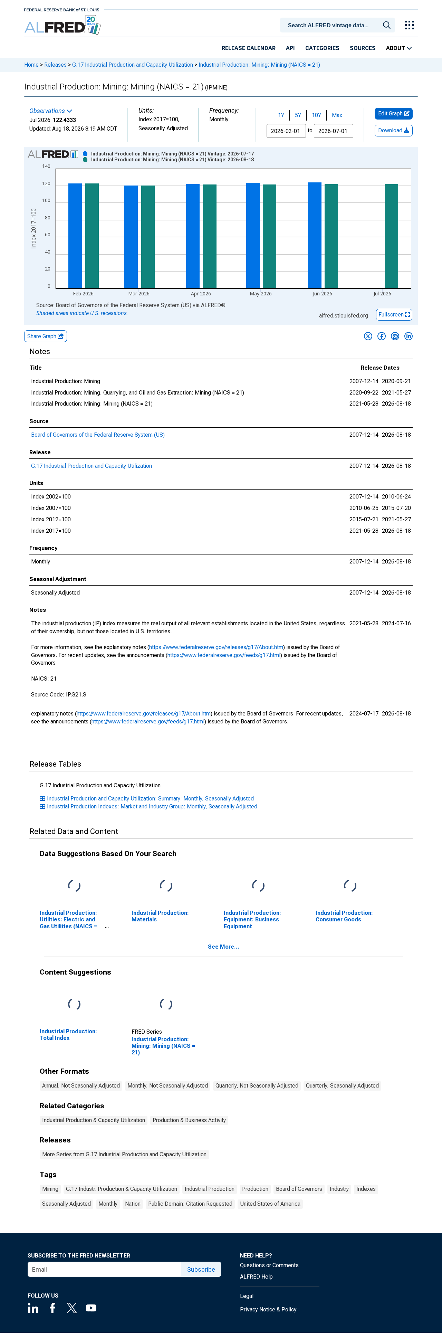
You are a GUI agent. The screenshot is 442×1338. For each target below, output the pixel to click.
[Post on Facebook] (381, 336)
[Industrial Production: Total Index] (74, 1004)
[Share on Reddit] (395, 336)
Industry (339, 1189)
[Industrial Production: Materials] (166, 886)
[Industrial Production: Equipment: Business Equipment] (258, 886)
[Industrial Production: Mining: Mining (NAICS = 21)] (166, 1004)
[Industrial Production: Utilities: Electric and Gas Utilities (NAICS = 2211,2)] (74, 886)
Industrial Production (209, 1189)
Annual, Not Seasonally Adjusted (81, 1085)
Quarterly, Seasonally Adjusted (342, 1085)
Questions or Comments (269, 1265)
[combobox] (338, 24)
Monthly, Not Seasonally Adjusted (167, 1085)
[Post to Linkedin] (408, 336)
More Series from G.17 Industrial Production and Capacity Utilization (124, 1154)
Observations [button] (47, 111)
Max (337, 115)
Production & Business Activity (189, 1120)
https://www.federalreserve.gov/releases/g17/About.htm (216, 647)
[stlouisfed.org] (61, 9)
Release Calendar (249, 48)
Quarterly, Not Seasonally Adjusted (256, 1085)
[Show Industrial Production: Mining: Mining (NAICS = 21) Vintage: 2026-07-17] (172, 153)
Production (255, 1189)
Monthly (107, 1204)
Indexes (366, 1189)
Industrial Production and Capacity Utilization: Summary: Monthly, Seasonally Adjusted (150, 798)
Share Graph (42, 336)
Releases (55, 64)
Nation (133, 1204)
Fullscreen (391, 314)
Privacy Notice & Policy (268, 1309)
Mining (50, 1189)
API (290, 48)
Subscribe (201, 1269)
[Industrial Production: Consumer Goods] (350, 886)
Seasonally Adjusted (66, 1204)
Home (31, 64)
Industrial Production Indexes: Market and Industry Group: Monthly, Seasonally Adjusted (152, 806)
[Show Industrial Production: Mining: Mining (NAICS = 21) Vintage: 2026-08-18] (172, 159)
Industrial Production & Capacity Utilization (93, 1120)
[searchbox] (338, 25)
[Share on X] (368, 336)
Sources (363, 48)
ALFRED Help (256, 1276)
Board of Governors (299, 1189)
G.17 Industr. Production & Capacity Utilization (121, 1189)
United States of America (270, 1204)
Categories (322, 48)
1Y (281, 115)
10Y (316, 115)
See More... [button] (223, 946)
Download (391, 130)
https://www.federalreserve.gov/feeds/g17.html (223, 655)
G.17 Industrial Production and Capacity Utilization (132, 64)
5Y (298, 115)
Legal (246, 1296)
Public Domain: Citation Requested (190, 1204)
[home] (63, 25)
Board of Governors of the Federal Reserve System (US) (98, 434)
